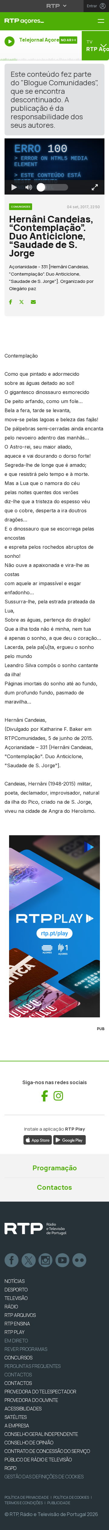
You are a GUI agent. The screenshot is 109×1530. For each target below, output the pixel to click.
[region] (54, 765)
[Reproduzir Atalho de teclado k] (9, 1522)
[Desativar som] (38, 1522)
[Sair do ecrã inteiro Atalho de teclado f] (99, 1522)
